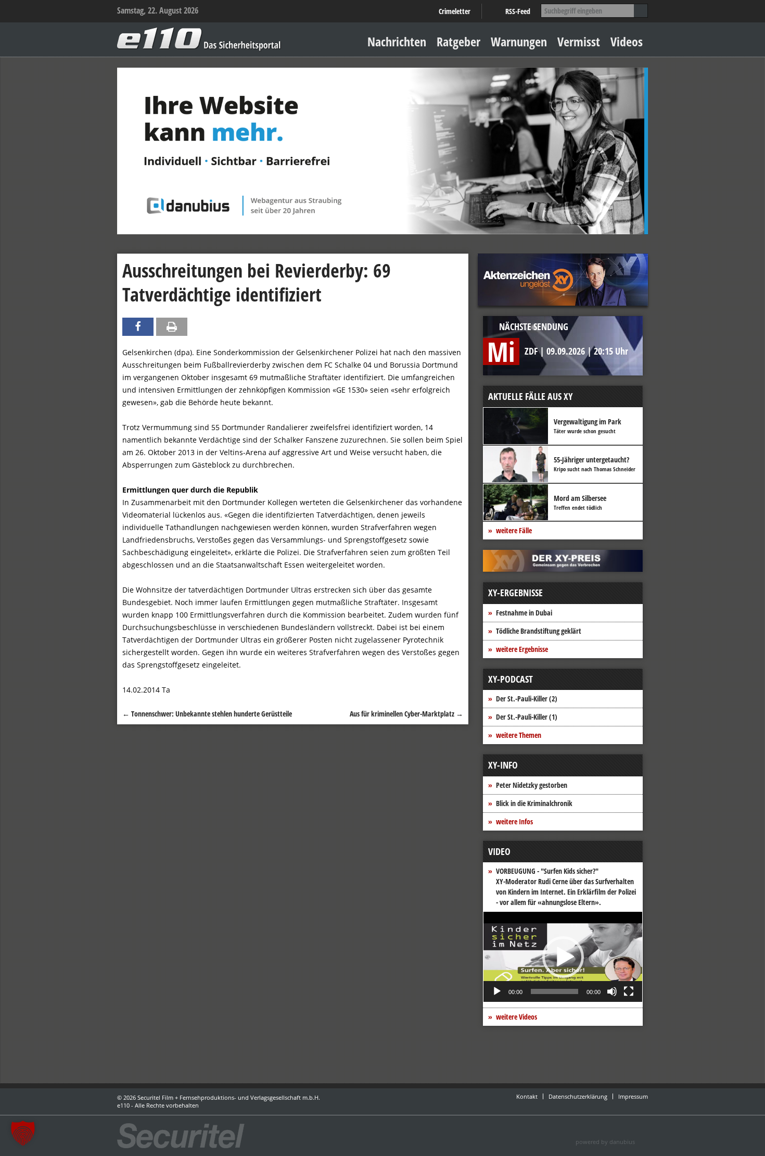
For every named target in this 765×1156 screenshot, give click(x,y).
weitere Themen (518, 735)
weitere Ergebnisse (522, 649)
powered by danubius (605, 1142)
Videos (626, 41)
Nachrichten (396, 41)
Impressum (633, 1096)
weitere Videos (516, 1017)
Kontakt (527, 1096)
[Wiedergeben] (497, 991)
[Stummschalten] (612, 991)
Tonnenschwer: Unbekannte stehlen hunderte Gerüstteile (207, 714)
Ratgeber (458, 41)
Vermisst (578, 41)
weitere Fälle (514, 530)
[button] (563, 957)
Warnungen (519, 41)
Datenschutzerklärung (578, 1096)
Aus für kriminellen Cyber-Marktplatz (406, 714)
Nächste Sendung (533, 326)
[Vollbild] (628, 991)
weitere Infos (514, 821)
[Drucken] (171, 327)
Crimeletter (454, 11)
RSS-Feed (517, 11)
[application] (562, 957)
